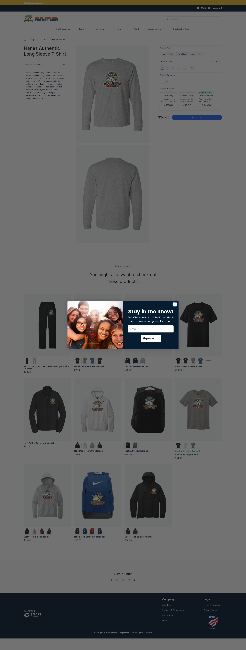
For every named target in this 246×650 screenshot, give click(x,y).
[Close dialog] (175, 304)
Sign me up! (150, 338)
